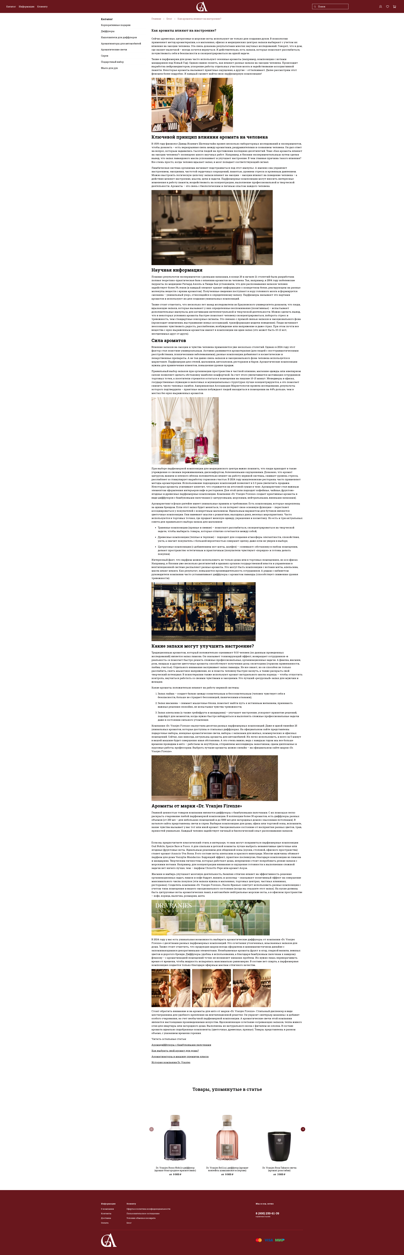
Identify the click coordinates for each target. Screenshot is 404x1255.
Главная (156, 18)
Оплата (104, 1223)
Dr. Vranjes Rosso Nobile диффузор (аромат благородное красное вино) (175, 1169)
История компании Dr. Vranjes (171, 1062)
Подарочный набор (112, 61)
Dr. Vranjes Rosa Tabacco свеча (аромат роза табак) (279, 1169)
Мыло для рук (109, 68)
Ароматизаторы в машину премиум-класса (180, 1056)
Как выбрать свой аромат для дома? (175, 1050)
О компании (107, 1209)
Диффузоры (108, 31)
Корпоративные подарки (116, 25)
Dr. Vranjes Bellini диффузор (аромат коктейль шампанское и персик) (227, 1169)
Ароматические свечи (114, 49)
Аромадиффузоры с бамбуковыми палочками (181, 1044)
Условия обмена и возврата (141, 1218)
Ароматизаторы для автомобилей (121, 43)
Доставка (106, 1218)
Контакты (106, 1213)
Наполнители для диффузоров (119, 37)
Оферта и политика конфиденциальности (148, 1209)
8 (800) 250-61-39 (267, 1213)
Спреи (104, 55)
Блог (169, 18)
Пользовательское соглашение (143, 1213)
